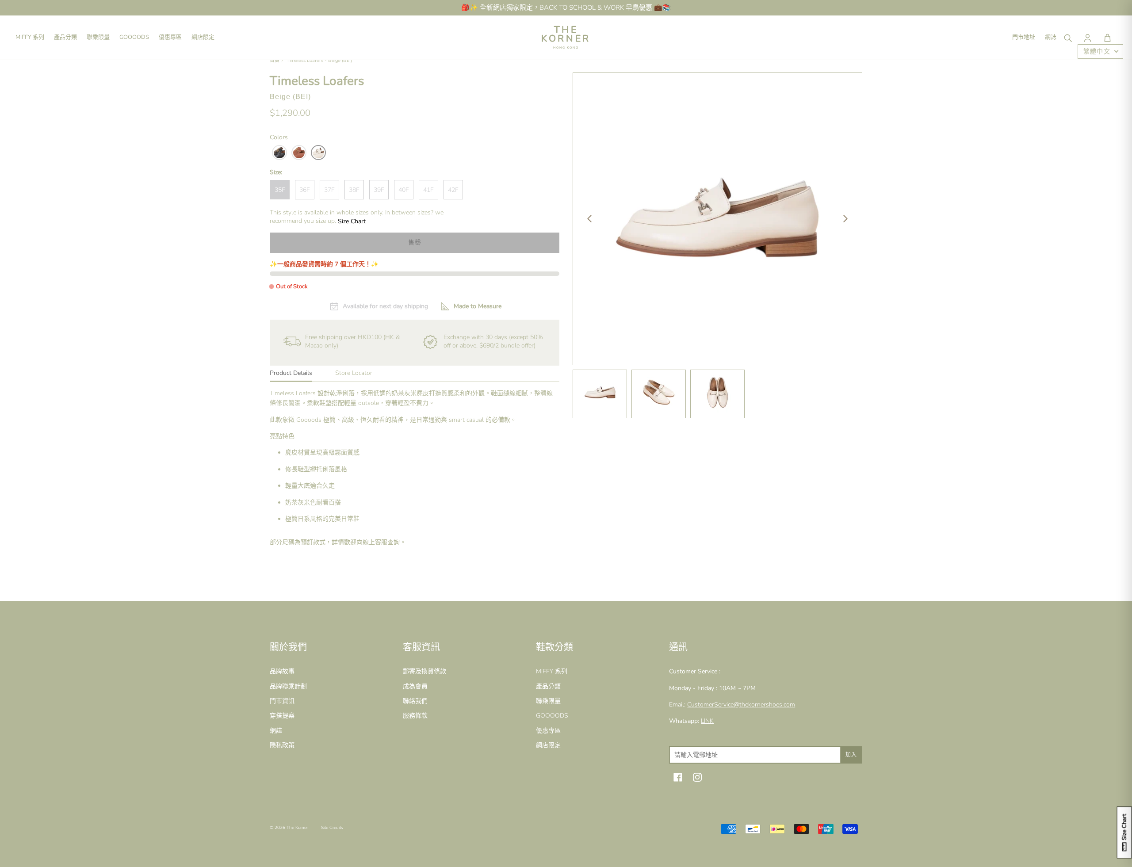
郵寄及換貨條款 (424, 671)
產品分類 (65, 37)
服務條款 (415, 715)
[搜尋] (1067, 37)
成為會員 (415, 686)
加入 (851, 754)
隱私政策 (282, 745)
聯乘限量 (98, 37)
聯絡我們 (415, 701)
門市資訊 (282, 701)
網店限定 (202, 37)
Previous (589, 218)
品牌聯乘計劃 (288, 686)
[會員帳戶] (1087, 37)
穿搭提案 (282, 715)
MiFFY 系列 (29, 37)
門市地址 (1023, 37)
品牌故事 (282, 671)
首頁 (274, 60)
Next (845, 218)
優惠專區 (170, 37)
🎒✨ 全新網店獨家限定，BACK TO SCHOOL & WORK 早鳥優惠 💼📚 (566, 7)
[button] (1107, 37)
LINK (707, 721)
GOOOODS (134, 37)
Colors (279, 137)
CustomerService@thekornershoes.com (741, 704)
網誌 (1050, 37)
